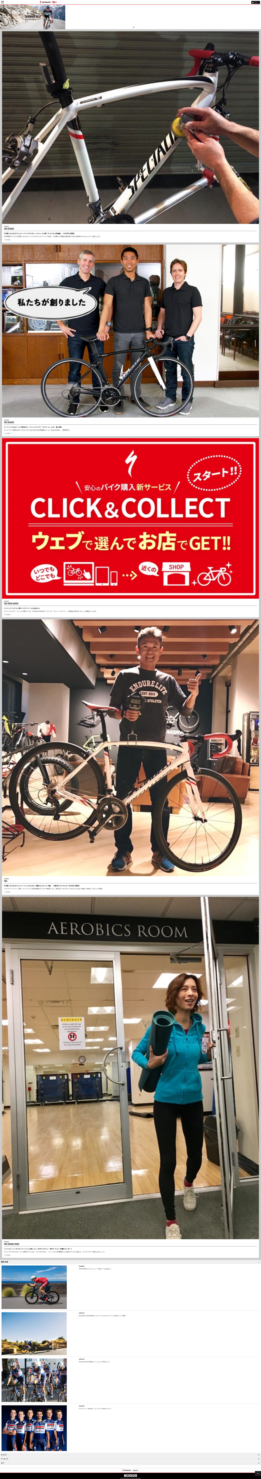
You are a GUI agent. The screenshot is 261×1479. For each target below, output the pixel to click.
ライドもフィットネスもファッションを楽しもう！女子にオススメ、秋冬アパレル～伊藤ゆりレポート (38, 1249)
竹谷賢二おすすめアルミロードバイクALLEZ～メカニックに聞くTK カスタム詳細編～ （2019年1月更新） (39, 233)
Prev (1, 17)
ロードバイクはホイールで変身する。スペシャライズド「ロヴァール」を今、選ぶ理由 (33, 427)
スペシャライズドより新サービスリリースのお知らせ (22, 608)
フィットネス (15, 603)
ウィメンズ (17, 1244)
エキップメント (11, 228)
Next (260, 17)
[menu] (258, 1473)
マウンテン (10, 603)
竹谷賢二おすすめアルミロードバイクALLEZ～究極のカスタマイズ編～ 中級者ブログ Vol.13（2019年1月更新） (42, 886)
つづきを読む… (7, 239)
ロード (5, 228)
